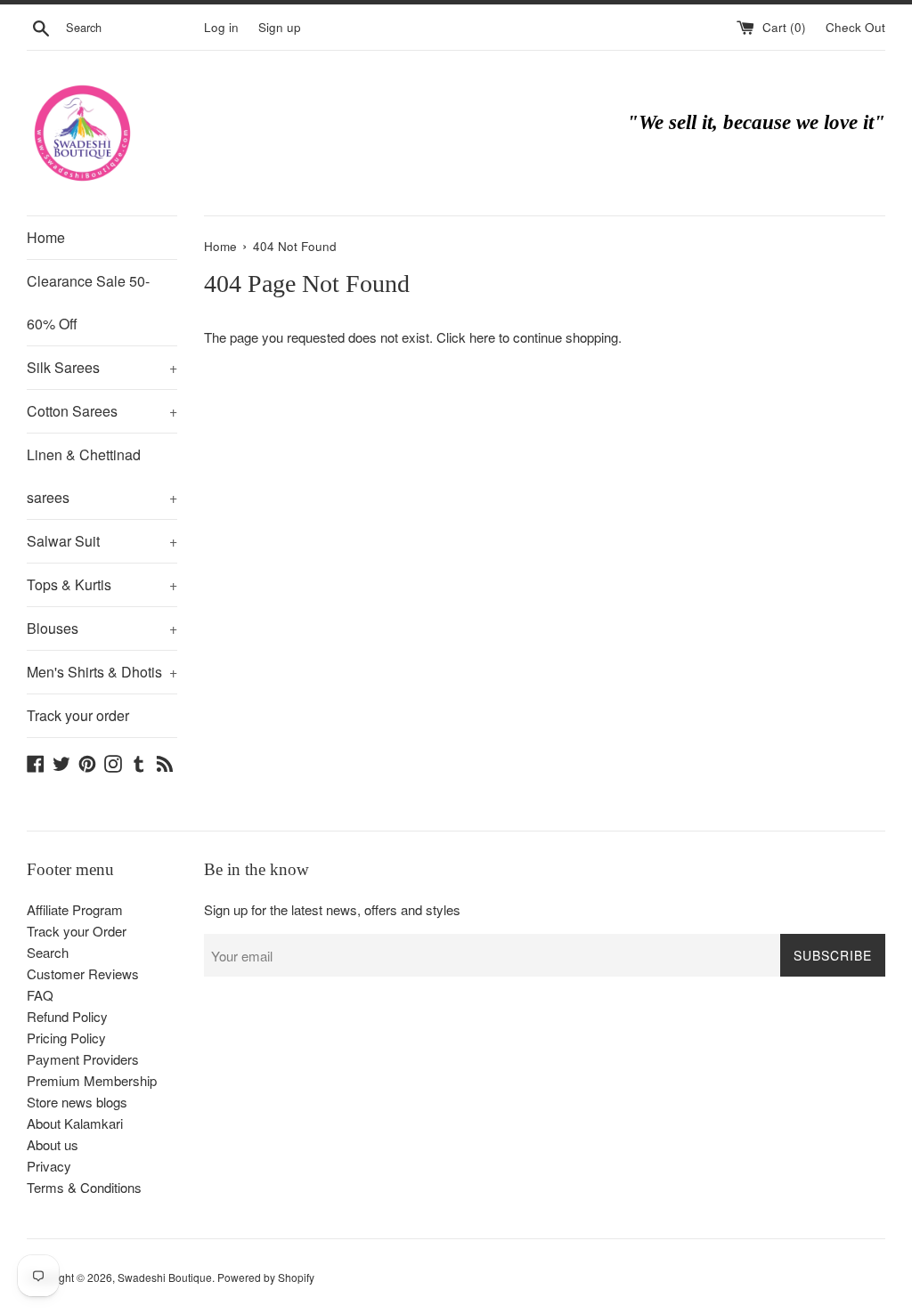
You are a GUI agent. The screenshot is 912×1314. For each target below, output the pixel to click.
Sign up (279, 27)
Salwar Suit (102, 541)
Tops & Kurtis (102, 584)
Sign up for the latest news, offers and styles (332, 909)
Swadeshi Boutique (165, 1277)
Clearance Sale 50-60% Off (88, 302)
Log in (221, 27)
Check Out (855, 27)
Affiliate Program (75, 909)
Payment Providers (83, 1059)
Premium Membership (92, 1080)
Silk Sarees (102, 367)
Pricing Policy (66, 1037)
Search (48, 952)
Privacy (49, 1165)
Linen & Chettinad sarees (102, 475)
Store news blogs (77, 1101)
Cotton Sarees (102, 411)
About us (52, 1144)
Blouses (102, 628)
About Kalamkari (75, 1123)
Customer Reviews (83, 973)
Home (46, 237)
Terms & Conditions (84, 1187)
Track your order (78, 715)
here (482, 337)
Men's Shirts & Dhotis (102, 671)
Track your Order (76, 930)
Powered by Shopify (265, 1277)
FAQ (40, 995)
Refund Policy (67, 1016)
